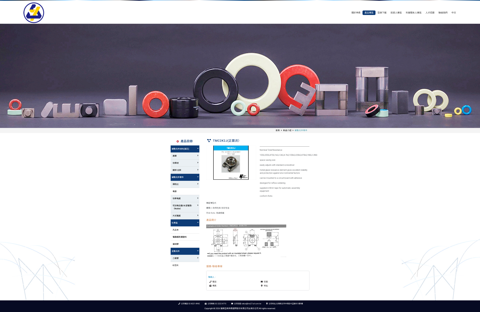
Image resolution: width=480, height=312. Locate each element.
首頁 (278, 130)
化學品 (175, 223)
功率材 (176, 163)
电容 (175, 191)
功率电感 (177, 198)
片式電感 (177, 216)
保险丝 (176, 184)
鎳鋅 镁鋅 (177, 170)
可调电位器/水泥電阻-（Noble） (182, 207)
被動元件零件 (178, 177)
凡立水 (176, 230)
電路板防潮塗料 (180, 237)
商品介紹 (287, 130)
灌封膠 (176, 244)
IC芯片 (175, 265)
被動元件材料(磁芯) (180, 149)
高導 (175, 156)
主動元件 (176, 251)
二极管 (176, 258)
